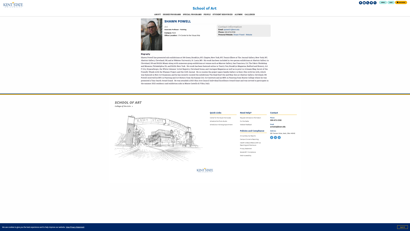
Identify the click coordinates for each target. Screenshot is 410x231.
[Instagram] (279, 137)
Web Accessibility (245, 155)
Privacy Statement (246, 148)
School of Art (205, 8)
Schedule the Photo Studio (218, 121)
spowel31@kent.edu (231, 29)
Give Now (401, 2)
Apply (383, 2)
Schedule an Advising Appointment (221, 124)
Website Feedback (246, 124)
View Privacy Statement (75, 227)
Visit (391, 2)
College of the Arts (123, 106)
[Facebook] (271, 137)
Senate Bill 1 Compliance (248, 152)
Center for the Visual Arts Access (220, 117)
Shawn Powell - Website (243, 34)
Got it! (402, 227)
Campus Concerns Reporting (249, 139)
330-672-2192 (276, 120)
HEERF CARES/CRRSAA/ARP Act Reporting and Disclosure (250, 143)
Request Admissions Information (250, 117)
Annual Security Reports (248, 136)
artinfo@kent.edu (278, 127)
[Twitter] (275, 137)
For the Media (244, 121)
